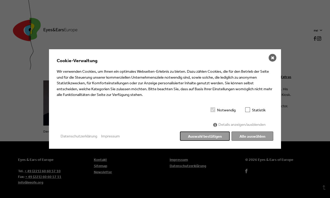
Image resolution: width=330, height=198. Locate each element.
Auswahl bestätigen (205, 136)
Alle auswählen (252, 136)
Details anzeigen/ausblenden (242, 124)
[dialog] (165, 99)
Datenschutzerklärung (79, 136)
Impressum (110, 136)
